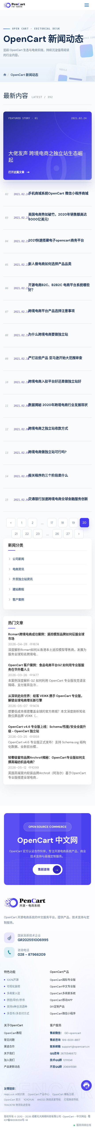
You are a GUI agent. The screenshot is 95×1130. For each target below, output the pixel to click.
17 (52, 523)
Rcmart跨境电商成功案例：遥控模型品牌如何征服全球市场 (46, 636)
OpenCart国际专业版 (63, 980)
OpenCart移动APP (61, 1000)
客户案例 (18, 599)
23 (38, 534)
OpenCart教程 (13, 1033)
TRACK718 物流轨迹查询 (17, 1104)
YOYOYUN (29, 1099)
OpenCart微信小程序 (63, 1013)
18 (62, 523)
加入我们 (9, 1060)
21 (16, 534)
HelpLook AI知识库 (14, 1094)
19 (73, 523)
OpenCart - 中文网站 (74, 1116)
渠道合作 (9, 1046)
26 (57, 534)
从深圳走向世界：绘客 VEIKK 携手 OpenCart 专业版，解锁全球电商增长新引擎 (46, 698)
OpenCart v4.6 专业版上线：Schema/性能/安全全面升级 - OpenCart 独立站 (47, 729)
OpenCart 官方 (12, 1099)
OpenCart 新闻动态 (43, 39)
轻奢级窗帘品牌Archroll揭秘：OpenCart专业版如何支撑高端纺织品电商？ (46, 759)
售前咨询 (48, 869)
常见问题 (9, 1040)
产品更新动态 (12, 1067)
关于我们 (9, 1053)
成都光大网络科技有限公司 (46, 1116)
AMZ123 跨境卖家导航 (49, 1099)
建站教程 (18, 589)
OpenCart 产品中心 (38, 1094)
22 (27, 534)
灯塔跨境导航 (71, 1099)
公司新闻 (18, 559)
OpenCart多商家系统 (63, 993)
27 (68, 534)
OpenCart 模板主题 (63, 1094)
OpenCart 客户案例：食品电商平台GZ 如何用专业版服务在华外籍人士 (46, 667)
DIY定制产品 (57, 1006)
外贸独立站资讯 (23, 579)
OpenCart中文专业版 (63, 986)
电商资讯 (18, 569)
